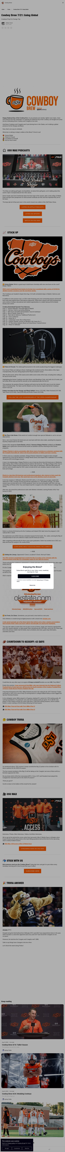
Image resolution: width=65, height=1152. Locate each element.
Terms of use (40, 580)
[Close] (51, 565)
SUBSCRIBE (35, 576)
